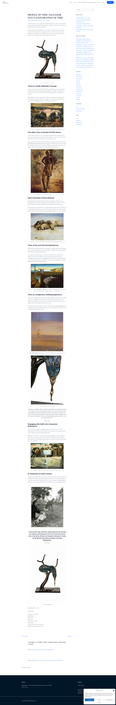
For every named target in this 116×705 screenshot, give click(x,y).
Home (71, 2)
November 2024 (79, 89)
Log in (77, 118)
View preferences (109, 699)
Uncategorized (79, 110)
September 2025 (79, 78)
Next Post (70, 636)
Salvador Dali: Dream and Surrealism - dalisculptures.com (43, 649)
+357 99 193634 (81, 691)
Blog (99, 2)
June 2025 (78, 80)
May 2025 (78, 82)
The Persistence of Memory (47, 30)
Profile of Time (36, 23)
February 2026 (79, 76)
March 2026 (78, 74)
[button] (113, 690)
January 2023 (78, 93)
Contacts (103, 2)
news (77, 106)
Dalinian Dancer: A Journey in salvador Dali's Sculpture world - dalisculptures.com (47, 660)
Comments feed (79, 122)
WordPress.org (79, 124)
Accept (89, 699)
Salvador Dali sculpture (32, 20)
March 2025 (78, 84)
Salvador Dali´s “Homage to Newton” (83, 23)
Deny (99, 699)
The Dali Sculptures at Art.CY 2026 (83, 17)
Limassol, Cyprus (81, 689)
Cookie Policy (99, 702)
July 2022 (78, 97)
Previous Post (25, 636)
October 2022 (78, 95)
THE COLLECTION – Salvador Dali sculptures (87, 2)
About (75, 2)
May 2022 (78, 99)
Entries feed (78, 120)
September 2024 (79, 91)
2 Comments (48, 20)
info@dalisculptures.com (82, 692)
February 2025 (79, 87)
